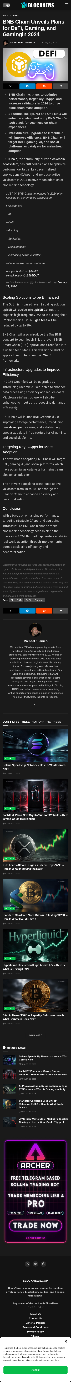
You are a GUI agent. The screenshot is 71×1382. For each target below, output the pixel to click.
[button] (66, 1341)
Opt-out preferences (25, 1377)
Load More (35, 1035)
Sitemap (35, 1336)
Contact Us (35, 1318)
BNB (19, 600)
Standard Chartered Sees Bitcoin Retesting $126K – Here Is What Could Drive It (41, 1104)
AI (12, 600)
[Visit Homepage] (37, 5)
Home (5, 15)
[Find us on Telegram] (35, 1264)
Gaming (39, 600)
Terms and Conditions (36, 1327)
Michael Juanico (24, 42)
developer (16, 427)
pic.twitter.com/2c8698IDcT (22, 275)
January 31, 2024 (49, 42)
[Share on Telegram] (27, 86)
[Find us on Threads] (43, 1264)
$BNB (32, 271)
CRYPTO (16, 15)
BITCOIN (9, 858)
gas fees (41, 320)
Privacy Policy (35, 1331)
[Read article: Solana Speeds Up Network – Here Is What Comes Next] (35, 745)
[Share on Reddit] (44, 86)
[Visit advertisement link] (35, 1191)
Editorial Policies (35, 1322)
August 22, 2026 (12, 773)
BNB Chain (10, 159)
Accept (35, 1369)
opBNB (39, 309)
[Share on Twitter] (11, 86)
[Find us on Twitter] (27, 1264)
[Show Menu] (66, 5)
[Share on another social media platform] (60, 86)
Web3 (47, 355)
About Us (35, 1314)
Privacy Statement (44, 1377)
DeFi (28, 600)
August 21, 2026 (12, 874)
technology (26, 185)
